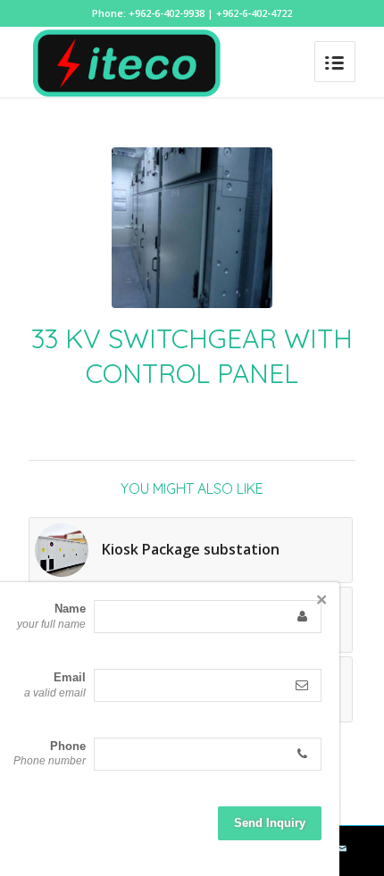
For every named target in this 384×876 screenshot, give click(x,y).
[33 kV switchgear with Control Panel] (192, 227)
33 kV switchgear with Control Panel (192, 355)
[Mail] (342, 848)
